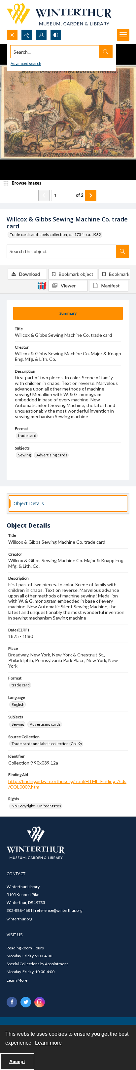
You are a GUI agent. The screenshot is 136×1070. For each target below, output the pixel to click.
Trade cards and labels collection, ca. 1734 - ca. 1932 (55, 234)
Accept (17, 1061)
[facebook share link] (12, 1002)
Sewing (24, 454)
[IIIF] (42, 285)
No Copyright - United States (36, 805)
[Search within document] (122, 251)
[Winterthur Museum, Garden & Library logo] (59, 14)
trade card (27, 435)
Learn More (17, 980)
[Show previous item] (44, 195)
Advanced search (26, 63)
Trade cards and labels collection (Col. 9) (47, 743)
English (18, 704)
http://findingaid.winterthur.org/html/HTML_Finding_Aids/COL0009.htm (67, 784)
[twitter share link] (25, 1002)
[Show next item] (90, 195)
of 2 (80, 195)
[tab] (68, 313)
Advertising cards (51, 454)
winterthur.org (19, 918)
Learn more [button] (48, 1043)
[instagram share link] (39, 1002)
